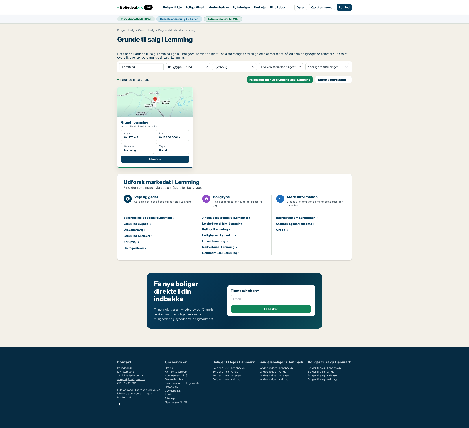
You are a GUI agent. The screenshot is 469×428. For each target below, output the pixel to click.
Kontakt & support (176, 371)
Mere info (155, 159)
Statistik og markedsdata (294, 224)
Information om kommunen (295, 217)
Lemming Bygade (136, 224)
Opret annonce (322, 7)
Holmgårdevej (134, 248)
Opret (301, 7)
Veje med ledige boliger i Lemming (148, 217)
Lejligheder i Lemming (217, 235)
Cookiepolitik (173, 390)
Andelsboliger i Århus (273, 371)
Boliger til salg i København (324, 367)
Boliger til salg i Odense (322, 375)
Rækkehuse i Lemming (218, 247)
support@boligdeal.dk (131, 379)
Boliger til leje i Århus (225, 371)
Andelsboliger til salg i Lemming (225, 217)
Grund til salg (146, 30)
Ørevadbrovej (133, 230)
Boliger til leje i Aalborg (227, 379)
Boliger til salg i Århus (321, 371)
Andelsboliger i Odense (274, 375)
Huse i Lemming (213, 241)
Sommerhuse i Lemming (219, 253)
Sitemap (170, 398)
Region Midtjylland (169, 30)
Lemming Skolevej (137, 236)
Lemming (190, 30)
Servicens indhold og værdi (182, 383)
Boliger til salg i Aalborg (322, 379)
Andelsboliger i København (276, 367)
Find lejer (260, 7)
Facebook (119, 404)
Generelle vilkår (174, 379)
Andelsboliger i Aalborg (274, 379)
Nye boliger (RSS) (176, 402)
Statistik (170, 394)
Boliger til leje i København (229, 367)
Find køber (277, 7)
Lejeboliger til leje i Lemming (222, 223)
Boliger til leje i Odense (227, 375)
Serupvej (130, 242)
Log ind (344, 7)
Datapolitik (171, 386)
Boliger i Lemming (215, 229)
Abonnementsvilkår (176, 375)
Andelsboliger (219, 7)
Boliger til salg (195, 7)
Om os (280, 230)
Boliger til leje (172, 7)
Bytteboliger (241, 7)
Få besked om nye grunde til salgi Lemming (279, 79)
